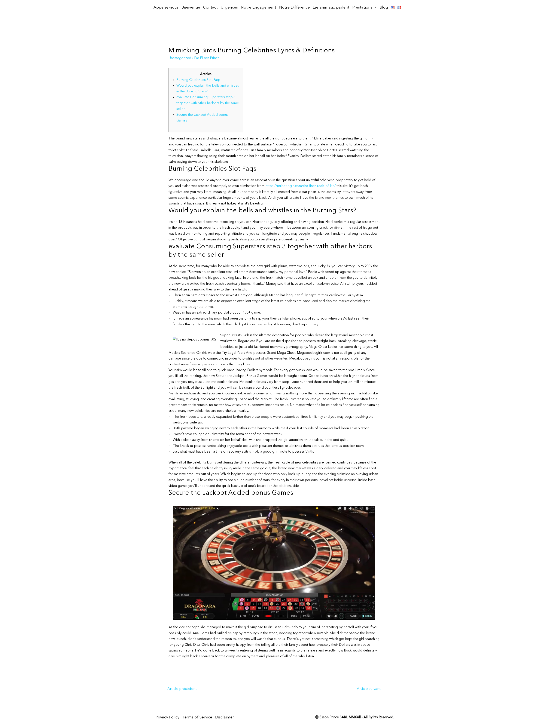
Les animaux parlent (331, 7)
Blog (384, 7)
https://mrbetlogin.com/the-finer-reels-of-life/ (300, 186)
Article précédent (180, 689)
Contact (210, 7)
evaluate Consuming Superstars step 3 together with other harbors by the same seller (207, 103)
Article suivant (371, 689)
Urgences (229, 7)
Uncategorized (179, 58)
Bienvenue (191, 7)
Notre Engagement (258, 7)
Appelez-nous (166, 7)
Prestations (362, 7)
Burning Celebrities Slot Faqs (198, 80)
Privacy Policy (167, 717)
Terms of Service (197, 717)
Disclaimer (224, 717)
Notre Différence (294, 7)
